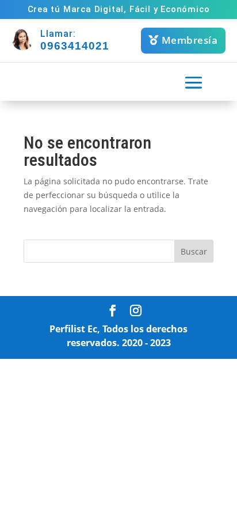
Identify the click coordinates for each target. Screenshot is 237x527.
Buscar (194, 251)
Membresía (190, 40)
